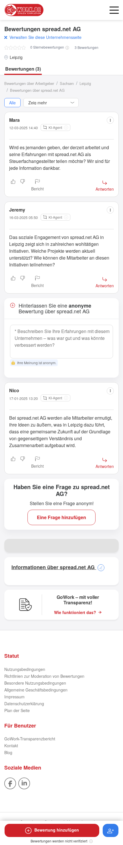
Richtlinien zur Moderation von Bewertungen (44, 676)
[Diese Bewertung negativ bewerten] (23, 185)
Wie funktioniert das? (75, 612)
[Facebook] (10, 783)
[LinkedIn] (24, 783)
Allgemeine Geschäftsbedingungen (36, 690)
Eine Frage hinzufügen (61, 517)
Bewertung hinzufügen (56, 830)
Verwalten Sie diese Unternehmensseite (45, 37)
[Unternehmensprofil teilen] (111, 545)
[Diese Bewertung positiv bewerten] (13, 185)
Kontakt (11, 745)
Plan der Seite (17, 710)
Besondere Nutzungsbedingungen (35, 683)
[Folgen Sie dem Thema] (110, 830)
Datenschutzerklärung (24, 703)
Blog (8, 752)
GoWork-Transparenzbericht (29, 739)
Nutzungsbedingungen (24, 669)
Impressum (14, 696)
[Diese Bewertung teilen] (110, 120)
